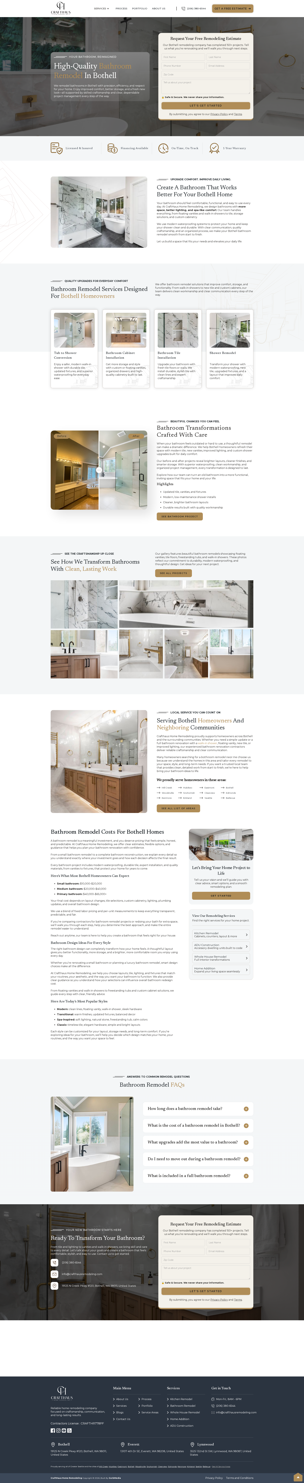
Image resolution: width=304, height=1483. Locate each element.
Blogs (119, 1412)
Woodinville (140, 1466)
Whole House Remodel (185, 1412)
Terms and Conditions (239, 1478)
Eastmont (122, 1466)
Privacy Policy (219, 114)
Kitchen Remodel (181, 1399)
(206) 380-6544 (71, 1262)
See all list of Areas (178, 808)
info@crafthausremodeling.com (82, 1274)
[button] (101, 8)
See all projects (173, 573)
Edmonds (172, 1466)
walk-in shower (207, 743)
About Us (158, 8)
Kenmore (182, 1466)
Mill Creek (103, 1466)
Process (146, 1399)
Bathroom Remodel (183, 1405)
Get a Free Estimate (233, 8)
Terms (238, 114)
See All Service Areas (221, 1466)
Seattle (199, 1466)
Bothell (131, 1466)
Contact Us (123, 1419)
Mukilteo (113, 1466)
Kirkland (191, 1466)
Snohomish (152, 1466)
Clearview (162, 1466)
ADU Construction (181, 1425)
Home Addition (179, 1419)
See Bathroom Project (180, 516)
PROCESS (121, 8)
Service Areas (150, 1412)
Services (121, 1405)
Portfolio (139, 8)
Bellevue (206, 1466)
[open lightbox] (84, 604)
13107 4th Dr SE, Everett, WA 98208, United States (152, 1451)
